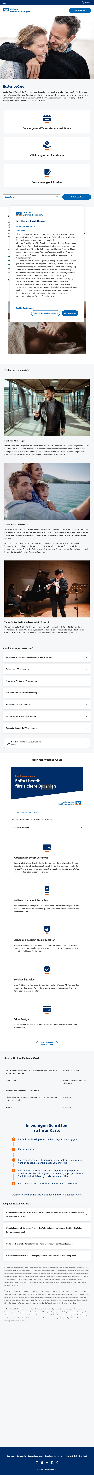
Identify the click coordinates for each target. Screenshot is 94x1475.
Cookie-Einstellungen (25, 308)
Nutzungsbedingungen (35, 1456)
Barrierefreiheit (71, 1456)
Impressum (11, 1456)
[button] (47, 657)
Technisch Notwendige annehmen (45, 313)
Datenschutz (21, 1456)
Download (83, 1456)
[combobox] (31, 196)
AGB (63, 1456)
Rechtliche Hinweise (52, 1456)
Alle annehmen (70, 313)
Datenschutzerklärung (25, 226)
